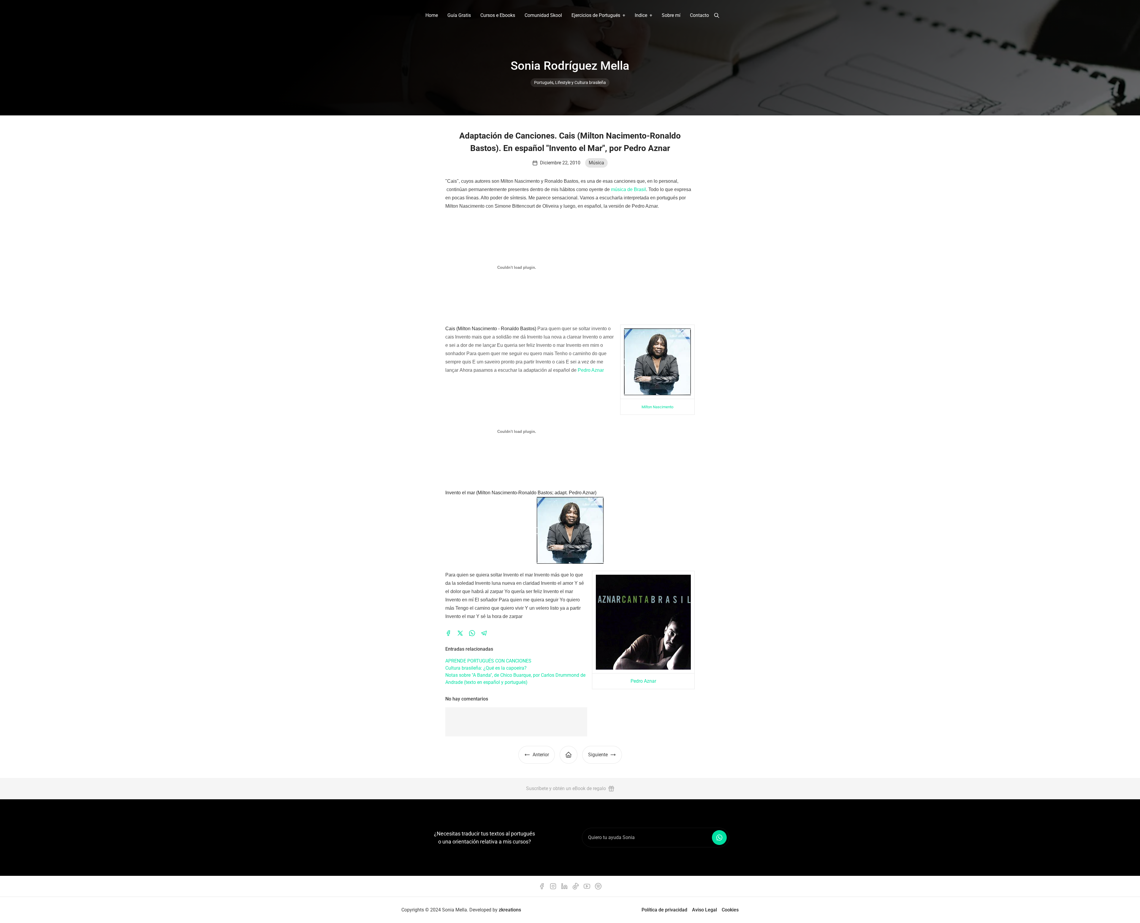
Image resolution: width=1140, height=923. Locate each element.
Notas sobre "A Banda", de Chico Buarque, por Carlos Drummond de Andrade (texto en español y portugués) (515, 678)
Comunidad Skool (543, 15)
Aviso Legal (704, 910)
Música (596, 163)
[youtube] (587, 886)
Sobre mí (671, 15)
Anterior (541, 754)
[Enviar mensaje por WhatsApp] (719, 837)
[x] (460, 633)
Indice (641, 15)
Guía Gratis (459, 15)
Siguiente (598, 754)
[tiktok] (575, 886)
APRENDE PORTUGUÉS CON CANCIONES (488, 661)
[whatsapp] (472, 633)
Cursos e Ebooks (497, 15)
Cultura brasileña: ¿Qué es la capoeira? (486, 668)
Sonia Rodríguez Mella (570, 66)
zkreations (510, 910)
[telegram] (484, 633)
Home (431, 15)
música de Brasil (628, 189)
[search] (717, 15)
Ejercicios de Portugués (595, 15)
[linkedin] (564, 886)
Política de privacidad (664, 910)
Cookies (730, 910)
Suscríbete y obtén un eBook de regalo (566, 788)
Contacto (699, 15)
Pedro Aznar (591, 370)
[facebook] (448, 633)
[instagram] (553, 886)
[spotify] (598, 886)
